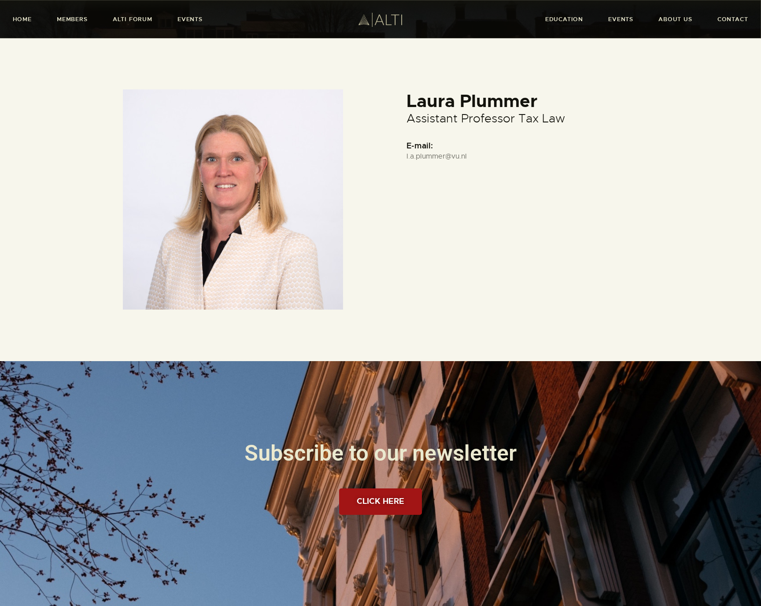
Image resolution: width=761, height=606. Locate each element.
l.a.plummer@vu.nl (436, 156)
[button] (380, 501)
